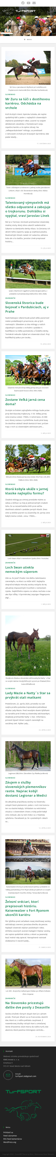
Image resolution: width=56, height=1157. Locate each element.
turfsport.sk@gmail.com (25, 1076)
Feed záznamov (10, 1135)
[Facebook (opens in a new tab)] (23, 3)
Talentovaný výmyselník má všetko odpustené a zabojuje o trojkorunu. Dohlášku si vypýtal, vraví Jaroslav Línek (28, 209)
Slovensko (10, 94)
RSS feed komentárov (12, 1139)
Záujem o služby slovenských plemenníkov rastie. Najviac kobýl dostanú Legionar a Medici (26, 789)
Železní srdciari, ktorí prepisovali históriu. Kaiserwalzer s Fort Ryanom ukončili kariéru (27, 908)
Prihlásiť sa (8, 1132)
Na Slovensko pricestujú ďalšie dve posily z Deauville (27, 1005)
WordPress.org (9, 1142)
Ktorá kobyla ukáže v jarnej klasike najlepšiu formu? (26, 491)
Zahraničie (10, 298)
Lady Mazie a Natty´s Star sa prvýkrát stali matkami (27, 695)
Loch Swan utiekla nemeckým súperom (21, 569)
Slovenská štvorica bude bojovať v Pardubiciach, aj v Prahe (27, 307)
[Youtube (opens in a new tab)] (28, 3)
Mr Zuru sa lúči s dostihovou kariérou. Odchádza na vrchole (27, 103)
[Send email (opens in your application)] (33, 3)
